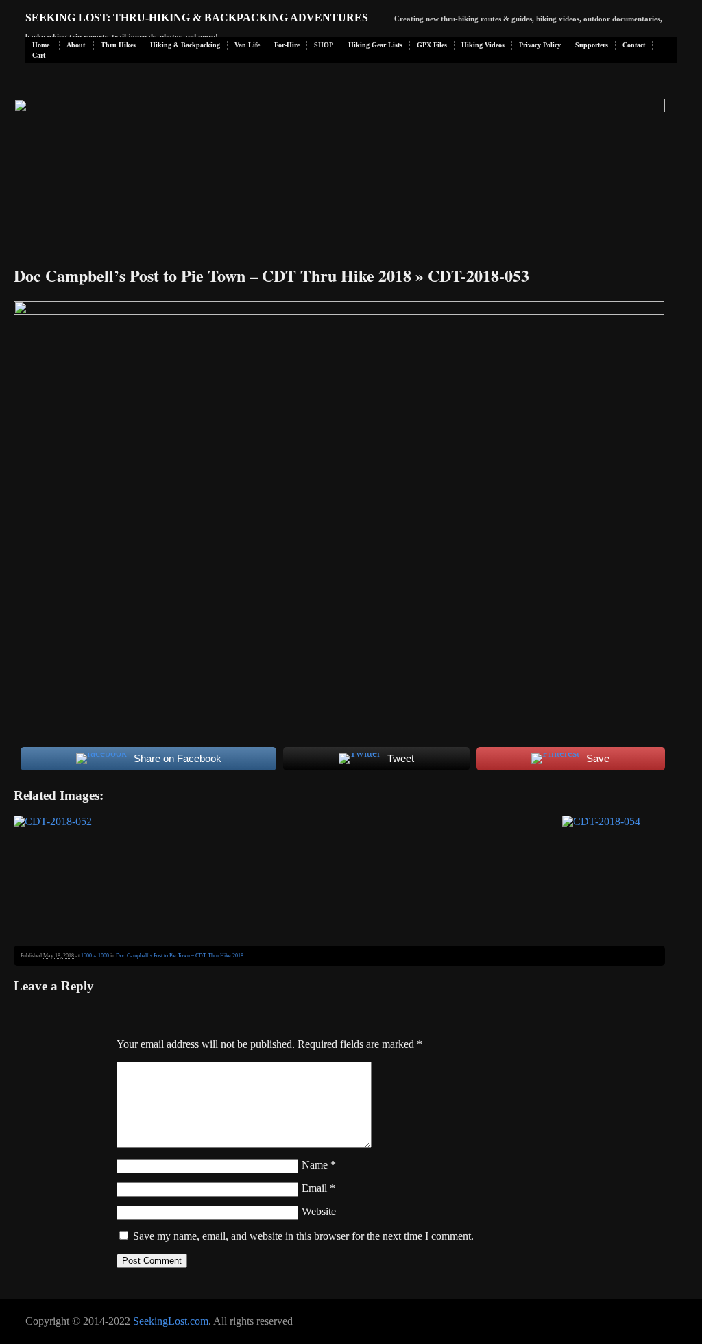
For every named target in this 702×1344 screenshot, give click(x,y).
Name (319, 1165)
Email (318, 1188)
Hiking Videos (483, 45)
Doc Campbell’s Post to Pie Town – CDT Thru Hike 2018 (212, 275)
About (75, 45)
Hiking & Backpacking (185, 45)
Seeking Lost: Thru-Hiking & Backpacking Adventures (196, 17)
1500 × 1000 (95, 956)
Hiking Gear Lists (375, 45)
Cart (38, 55)
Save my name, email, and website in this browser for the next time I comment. (303, 1236)
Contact (633, 45)
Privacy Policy (540, 45)
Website (319, 1211)
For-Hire (287, 45)
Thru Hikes (118, 45)
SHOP (323, 45)
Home (40, 45)
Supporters (591, 45)
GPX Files (432, 45)
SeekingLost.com (170, 1321)
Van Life (247, 45)
